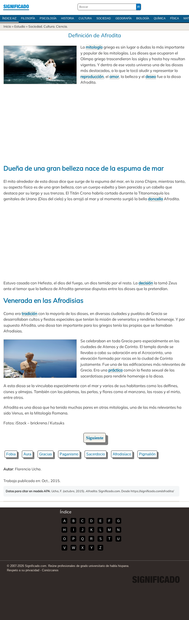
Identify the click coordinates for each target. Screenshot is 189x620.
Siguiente (94, 437)
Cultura (85, 18)
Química (159, 18)
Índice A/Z (9, 18)
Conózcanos (50, 570)
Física (174, 18)
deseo (150, 76)
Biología (142, 18)
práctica (115, 370)
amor (114, 76)
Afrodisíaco (122, 454)
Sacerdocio (95, 454)
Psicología (48, 18)
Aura (27, 454)
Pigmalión (147, 454)
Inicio (7, 26)
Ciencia (61, 26)
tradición (29, 313)
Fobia (11, 454)
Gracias (45, 454)
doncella (155, 198)
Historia (67, 18)
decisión (146, 282)
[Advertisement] (94, 124)
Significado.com (16, 7)
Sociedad (103, 18)
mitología (94, 47)
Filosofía (28, 18)
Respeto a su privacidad (23, 570)
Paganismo (69, 454)
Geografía (123, 18)
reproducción (92, 76)
